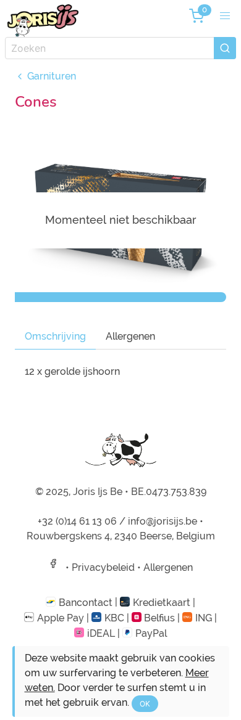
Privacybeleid (103, 567)
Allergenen (130, 336)
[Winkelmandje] (196, 16)
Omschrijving (55, 336)
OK (145, 703)
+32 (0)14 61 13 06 (77, 521)
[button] (225, 16)
